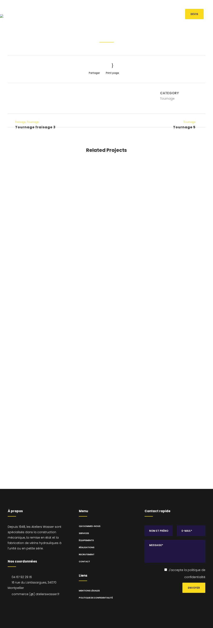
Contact (84, 561)
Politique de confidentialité (96, 597)
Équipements (86, 540)
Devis (194, 14)
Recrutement (86, 554)
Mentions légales (89, 590)
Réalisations (86, 547)
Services (84, 533)
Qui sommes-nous (89, 526)
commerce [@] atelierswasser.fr (168, 5)
